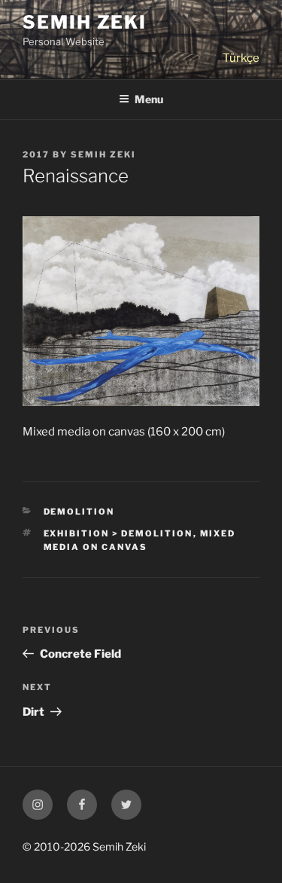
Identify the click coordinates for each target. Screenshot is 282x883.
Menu (149, 99)
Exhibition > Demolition (118, 533)
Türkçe (241, 58)
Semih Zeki (85, 22)
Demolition (79, 511)
